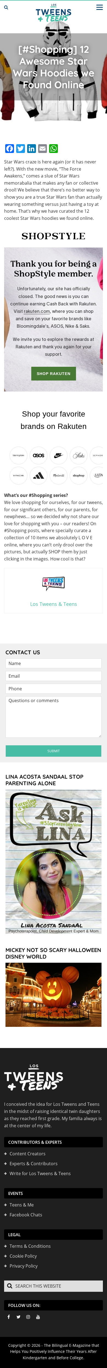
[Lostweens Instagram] (28, 1317)
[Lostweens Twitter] (18, 1317)
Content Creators (28, 1154)
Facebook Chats (26, 1215)
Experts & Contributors (34, 1164)
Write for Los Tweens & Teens (40, 1173)
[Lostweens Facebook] (8, 1317)
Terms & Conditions (30, 1246)
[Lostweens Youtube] (38, 1317)
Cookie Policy (23, 1256)
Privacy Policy (24, 1266)
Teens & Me (22, 1205)
